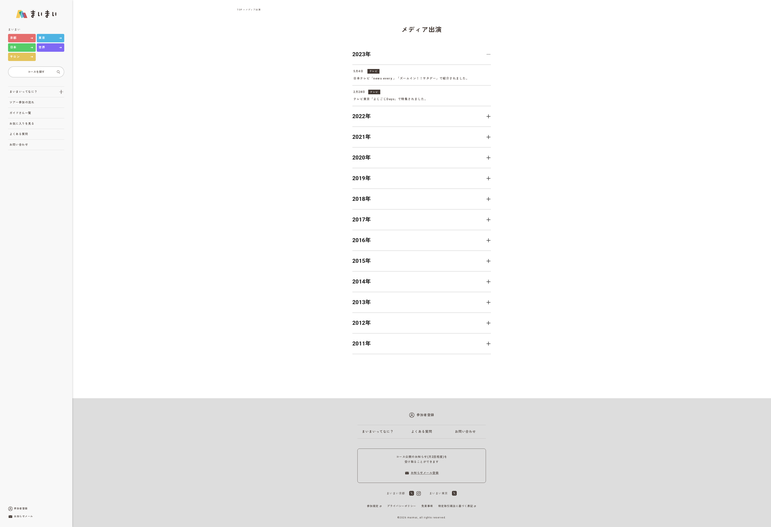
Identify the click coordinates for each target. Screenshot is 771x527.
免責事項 (427, 506)
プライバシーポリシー (401, 506)
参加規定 (373, 506)
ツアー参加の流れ (21, 102)
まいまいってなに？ (23, 91)
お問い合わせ (18, 144)
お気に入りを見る (21, 123)
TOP (240, 9)
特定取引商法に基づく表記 (455, 506)
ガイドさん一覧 (20, 113)
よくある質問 (18, 134)
